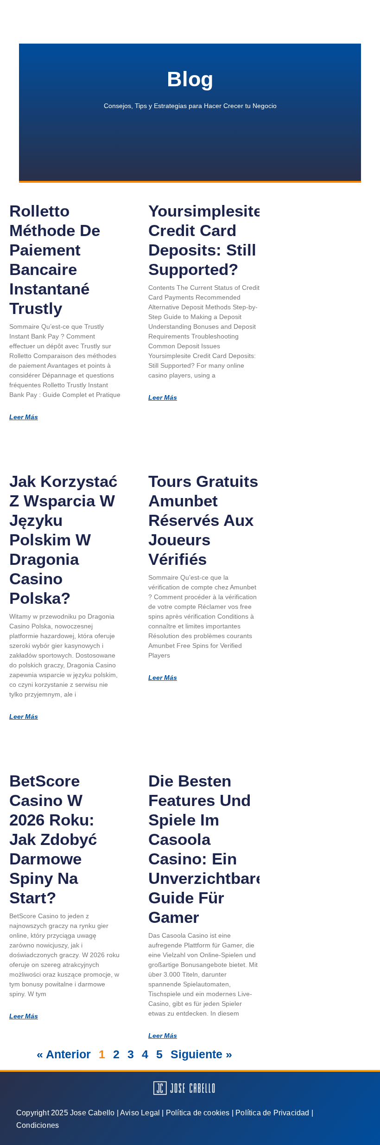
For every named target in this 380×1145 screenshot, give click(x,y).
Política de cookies (198, 1113)
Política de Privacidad (272, 1113)
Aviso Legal (140, 1113)
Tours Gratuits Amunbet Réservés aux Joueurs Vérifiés (203, 520)
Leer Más (23, 417)
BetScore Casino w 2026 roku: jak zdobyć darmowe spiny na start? (53, 839)
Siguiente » (201, 1054)
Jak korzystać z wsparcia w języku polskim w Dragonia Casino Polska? (63, 539)
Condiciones (37, 1125)
